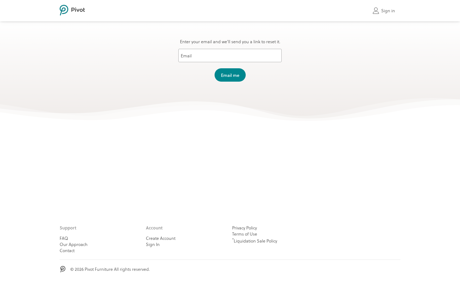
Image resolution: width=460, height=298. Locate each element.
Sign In (153, 244)
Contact (67, 250)
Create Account (160, 238)
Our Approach (74, 244)
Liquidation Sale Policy (254, 240)
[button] (230, 75)
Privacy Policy (244, 228)
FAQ (64, 238)
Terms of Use (244, 234)
